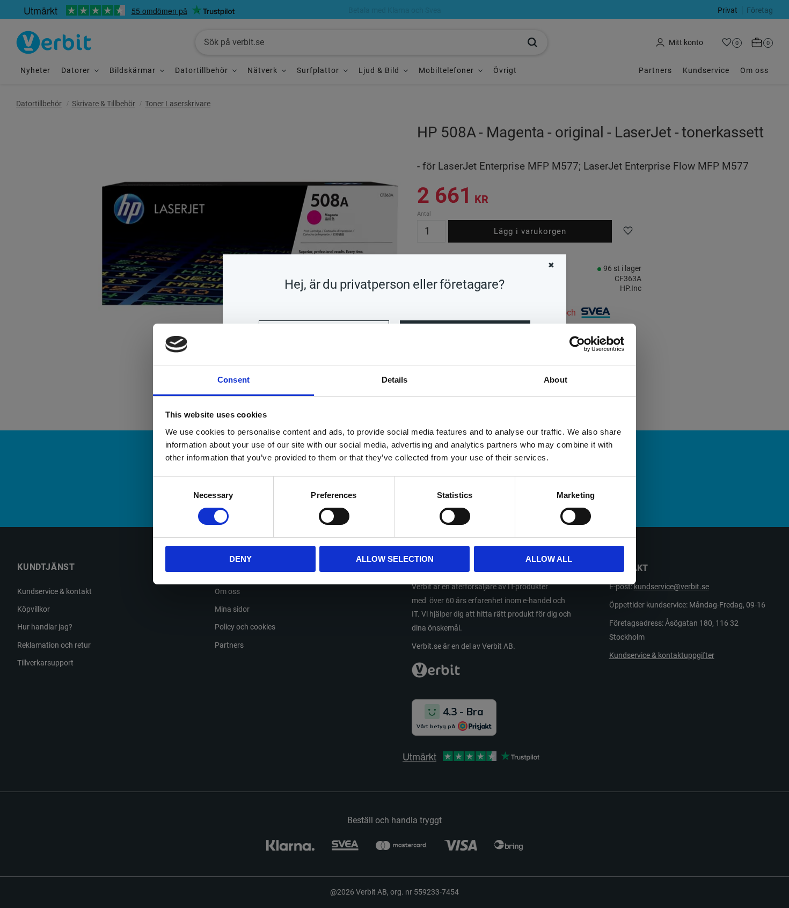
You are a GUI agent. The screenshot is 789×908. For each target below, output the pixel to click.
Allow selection (395, 558)
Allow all (548, 558)
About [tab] (555, 379)
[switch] (334, 516)
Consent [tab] (233, 379)
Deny (240, 558)
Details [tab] (395, 379)
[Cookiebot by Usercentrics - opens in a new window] (577, 344)
